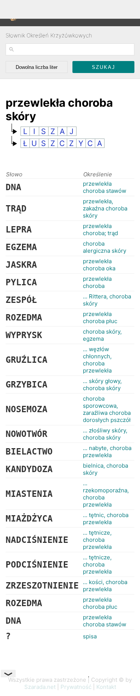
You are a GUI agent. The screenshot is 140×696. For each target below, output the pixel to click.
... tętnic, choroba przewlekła (105, 518)
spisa (90, 636)
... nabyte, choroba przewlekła (107, 451)
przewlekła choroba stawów (104, 187)
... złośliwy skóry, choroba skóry (105, 434)
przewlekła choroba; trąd (100, 229)
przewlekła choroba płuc (100, 317)
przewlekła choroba (97, 282)
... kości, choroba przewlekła (105, 585)
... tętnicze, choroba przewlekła (97, 539)
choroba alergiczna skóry (104, 247)
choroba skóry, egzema (102, 335)
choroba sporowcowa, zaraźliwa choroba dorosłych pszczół (107, 409)
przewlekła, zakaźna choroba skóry (105, 208)
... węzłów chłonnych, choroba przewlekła (97, 360)
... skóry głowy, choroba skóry (102, 384)
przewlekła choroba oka (99, 265)
